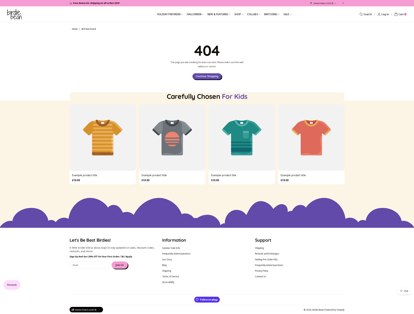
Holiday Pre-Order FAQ (266, 259)
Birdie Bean (318, 309)
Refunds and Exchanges (267, 253)
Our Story (167, 259)
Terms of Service (170, 276)
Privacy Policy (261, 270)
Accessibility (168, 282)
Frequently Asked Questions (176, 253)
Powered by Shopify (334, 309)
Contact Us (260, 276)
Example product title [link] (84, 175)
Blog (164, 265)
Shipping (166, 270)
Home (75, 28)
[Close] (343, 3)
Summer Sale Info (171, 247)
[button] (365, 14)
